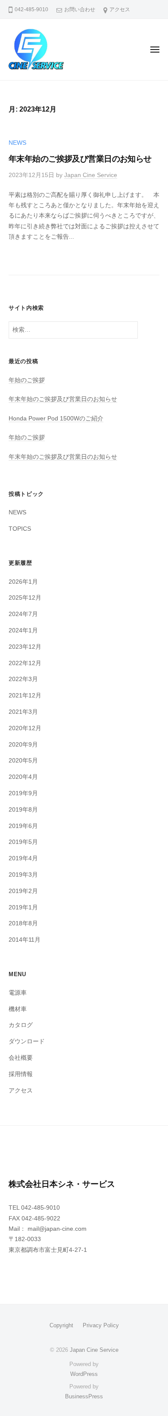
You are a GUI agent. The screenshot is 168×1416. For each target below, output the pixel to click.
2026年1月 (23, 582)
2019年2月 (23, 891)
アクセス (119, 9)
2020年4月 (23, 777)
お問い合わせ (79, 9)
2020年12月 (25, 728)
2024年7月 (23, 614)
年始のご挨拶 (27, 380)
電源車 (18, 993)
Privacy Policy (101, 1325)
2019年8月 (23, 809)
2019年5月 (23, 842)
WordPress (84, 1374)
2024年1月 (23, 630)
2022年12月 (25, 663)
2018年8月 (23, 923)
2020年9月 (23, 744)
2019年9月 (23, 793)
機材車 (18, 1009)
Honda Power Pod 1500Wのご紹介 (56, 418)
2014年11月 (24, 940)
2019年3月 (23, 874)
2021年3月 (23, 712)
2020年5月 (23, 760)
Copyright (61, 1325)
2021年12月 (25, 695)
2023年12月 (25, 647)
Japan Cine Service (90, 175)
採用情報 (21, 1074)
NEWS (17, 143)
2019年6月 (23, 826)
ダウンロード (27, 1041)
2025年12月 (25, 597)
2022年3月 (23, 679)
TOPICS (20, 529)
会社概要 (21, 1058)
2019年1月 (23, 907)
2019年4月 (23, 858)
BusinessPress (84, 1396)
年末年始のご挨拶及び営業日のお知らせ (80, 158)
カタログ (21, 1025)
